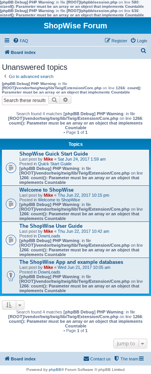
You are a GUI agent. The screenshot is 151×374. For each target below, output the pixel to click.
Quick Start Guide (55, 163)
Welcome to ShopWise (46, 190)
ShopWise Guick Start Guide (53, 154)
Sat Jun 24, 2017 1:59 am (82, 159)
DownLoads (49, 236)
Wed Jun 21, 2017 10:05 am (84, 267)
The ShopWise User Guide (50, 226)
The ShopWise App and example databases (71, 262)
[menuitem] (20, 40)
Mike (48, 159)
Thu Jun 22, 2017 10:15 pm (83, 195)
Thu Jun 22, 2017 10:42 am (83, 231)
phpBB (55, 369)
